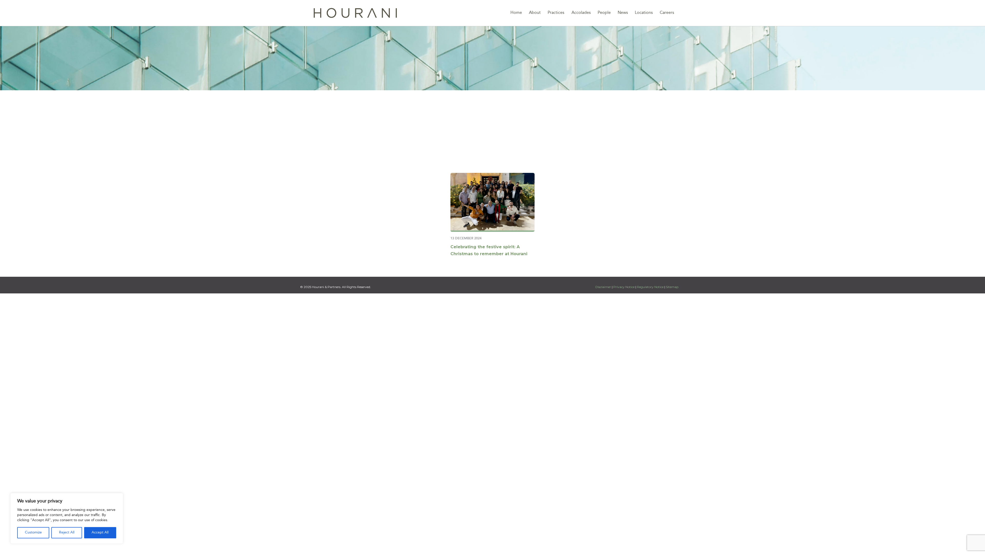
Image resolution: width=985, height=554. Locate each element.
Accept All (100, 533)
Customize (33, 533)
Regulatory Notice (650, 287)
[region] (66, 518)
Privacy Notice (624, 287)
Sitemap (672, 287)
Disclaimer (603, 287)
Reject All (66, 533)
